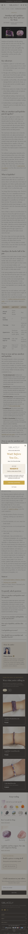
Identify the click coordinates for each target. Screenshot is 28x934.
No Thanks (14, 487)
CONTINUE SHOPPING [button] (14, 482)
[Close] (25, 446)
